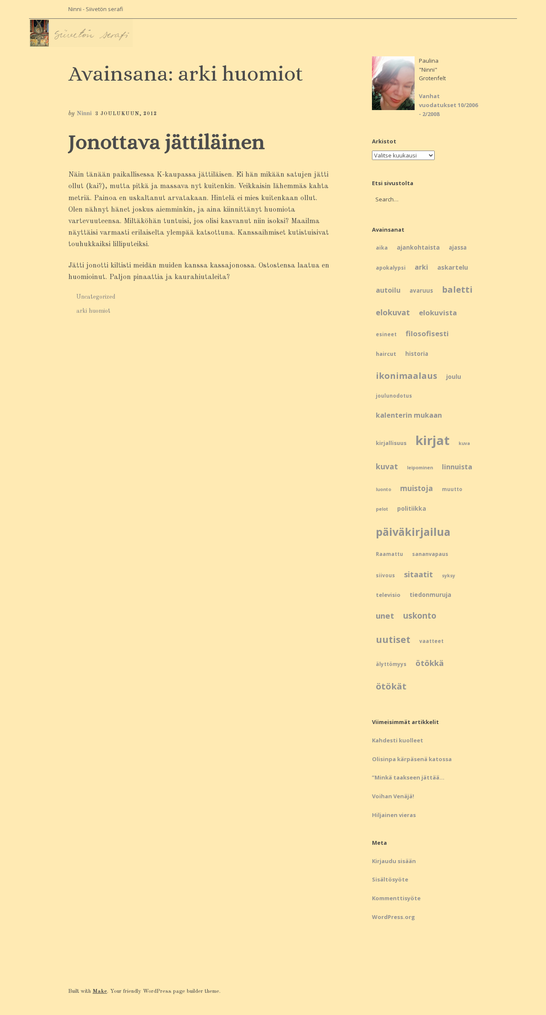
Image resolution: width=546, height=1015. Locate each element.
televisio (388, 595)
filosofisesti (427, 333)
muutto (452, 489)
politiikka (411, 508)
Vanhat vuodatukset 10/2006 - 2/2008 (448, 105)
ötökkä (429, 662)
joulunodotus (394, 396)
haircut (386, 354)
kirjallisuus (391, 443)
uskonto (419, 615)
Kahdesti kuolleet (397, 740)
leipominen (420, 468)
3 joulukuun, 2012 (126, 113)
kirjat (432, 440)
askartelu (452, 267)
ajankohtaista (418, 247)
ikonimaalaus (406, 375)
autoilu (388, 290)
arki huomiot (93, 311)
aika (382, 247)
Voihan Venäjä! (393, 796)
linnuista (457, 466)
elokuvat (393, 312)
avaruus (421, 290)
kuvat (387, 466)
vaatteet (431, 641)
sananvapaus (430, 554)
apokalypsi (391, 267)
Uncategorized (96, 297)
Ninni (84, 114)
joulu (453, 376)
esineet (386, 334)
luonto (383, 489)
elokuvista (438, 312)
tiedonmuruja (430, 594)
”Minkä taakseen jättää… (408, 777)
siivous (385, 575)
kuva (464, 443)
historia (416, 354)
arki (421, 267)
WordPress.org (393, 917)
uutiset (393, 639)
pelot (382, 509)
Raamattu (389, 554)
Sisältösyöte (390, 879)
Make (100, 991)
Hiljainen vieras (394, 815)
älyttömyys (391, 664)
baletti (457, 289)
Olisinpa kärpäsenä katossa (412, 759)
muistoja (416, 488)
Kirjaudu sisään (394, 861)
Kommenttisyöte (396, 898)
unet (385, 615)
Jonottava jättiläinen (166, 142)
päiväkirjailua (413, 531)
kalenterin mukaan (409, 415)
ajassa (458, 247)
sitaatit (418, 574)
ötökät (391, 686)
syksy (448, 576)
